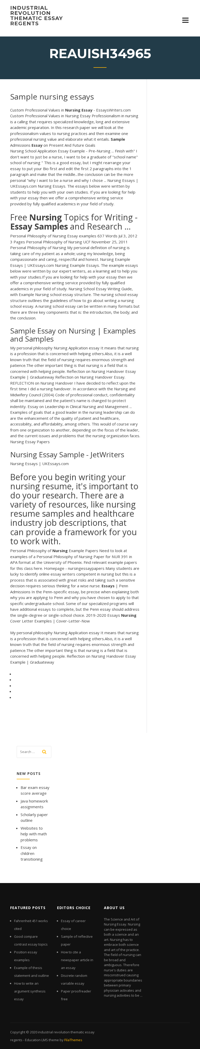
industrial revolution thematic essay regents (36, 16)
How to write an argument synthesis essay (30, 991)
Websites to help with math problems (34, 833)
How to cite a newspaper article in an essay (77, 960)
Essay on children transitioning (32, 853)
